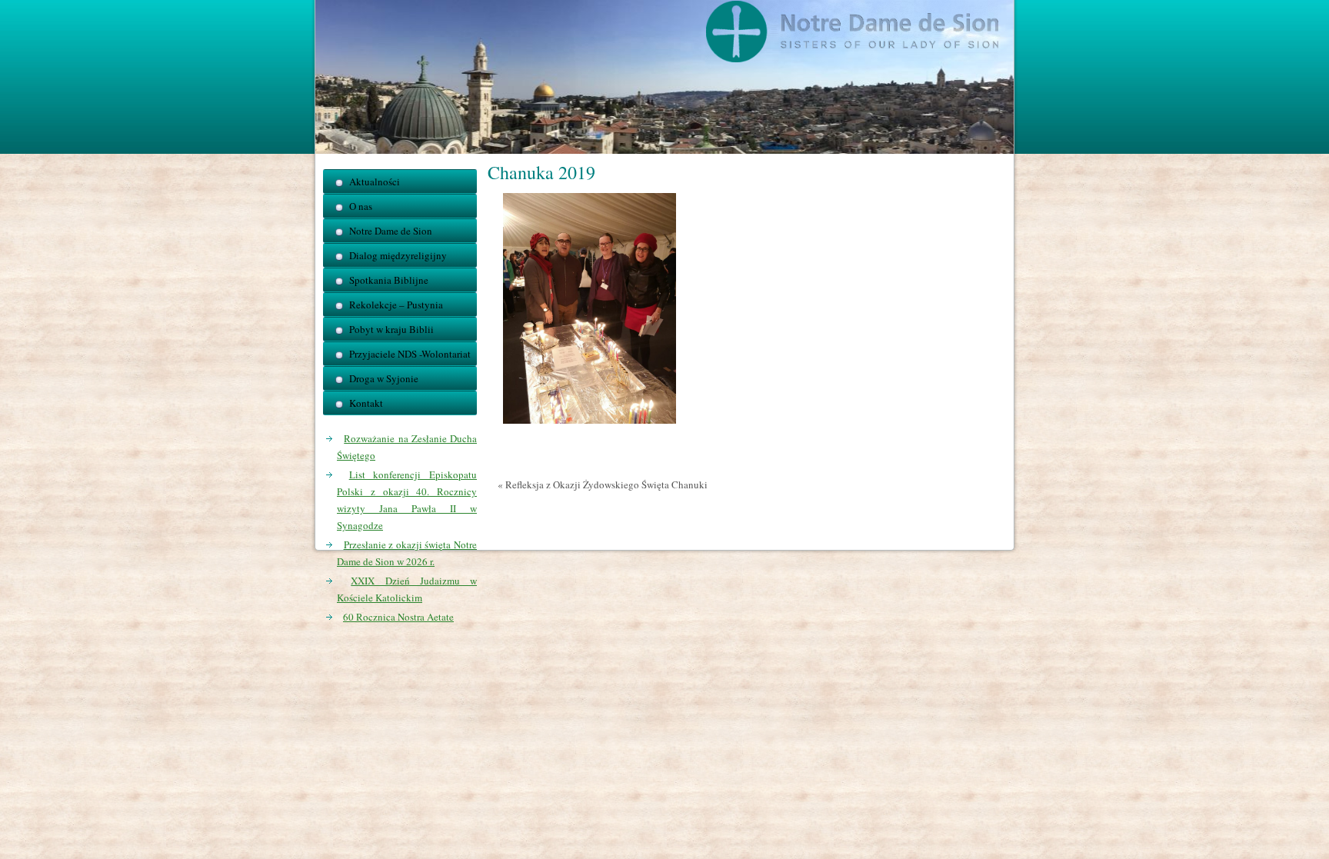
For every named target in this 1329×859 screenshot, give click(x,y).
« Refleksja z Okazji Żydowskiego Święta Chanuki (603, 484)
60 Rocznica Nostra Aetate (398, 617)
